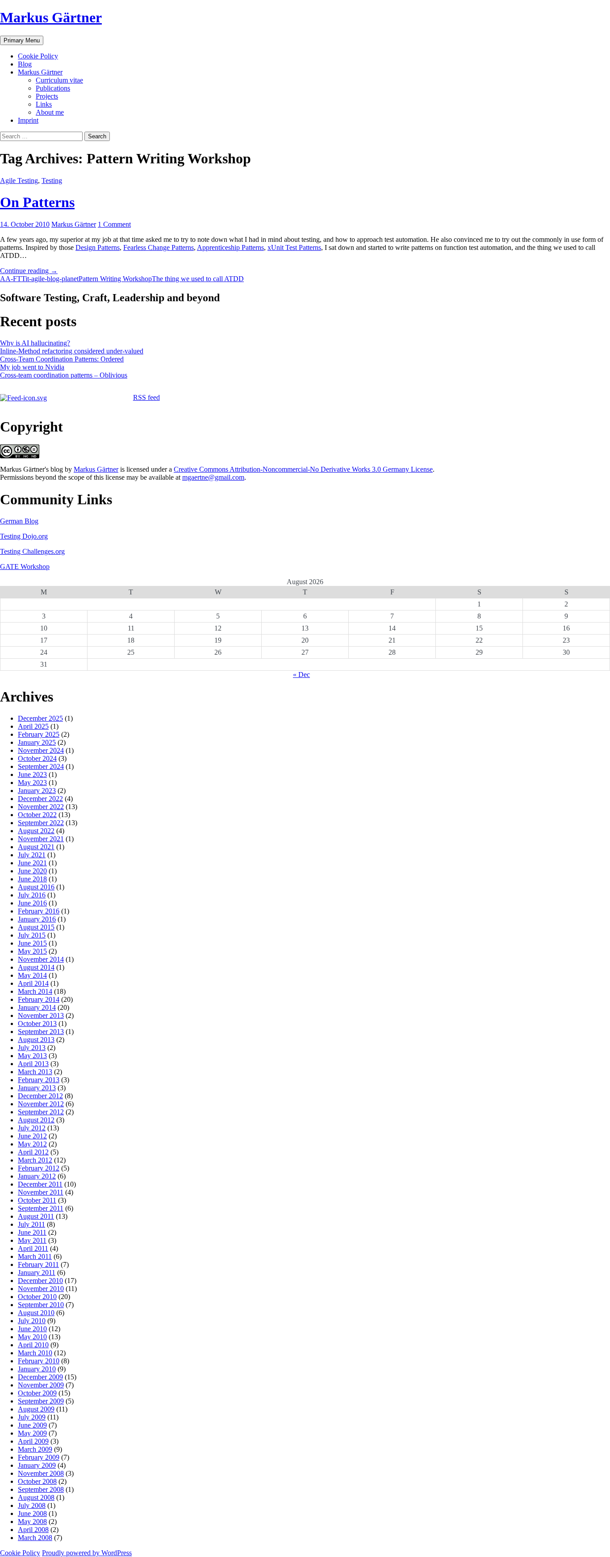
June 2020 (32, 871)
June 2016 (32, 903)
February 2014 (38, 999)
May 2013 (32, 1055)
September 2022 (41, 822)
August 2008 (36, 1497)
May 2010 (32, 1337)
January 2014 (37, 1007)
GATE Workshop (25, 566)
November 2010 (41, 1288)
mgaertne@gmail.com (213, 477)
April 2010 (33, 1345)
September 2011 (40, 1208)
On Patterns (37, 202)
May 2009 (32, 1433)
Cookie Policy (38, 56)
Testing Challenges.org (32, 551)
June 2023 (32, 774)
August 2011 (36, 1216)
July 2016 (32, 895)
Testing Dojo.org (24, 536)
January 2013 (37, 1088)
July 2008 (32, 1505)
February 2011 (38, 1264)
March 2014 (35, 991)
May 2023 (32, 782)
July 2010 (32, 1320)
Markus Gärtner (51, 17)
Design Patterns (97, 247)
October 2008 (37, 1481)
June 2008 (32, 1513)
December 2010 (40, 1280)
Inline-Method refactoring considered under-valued (71, 351)
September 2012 (41, 1112)
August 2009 (36, 1409)
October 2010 (37, 1296)
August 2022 (36, 831)
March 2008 (35, 1537)
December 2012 (40, 1096)
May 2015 (32, 951)
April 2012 (33, 1152)
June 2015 (32, 943)
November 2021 (41, 839)
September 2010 (41, 1304)
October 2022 (37, 814)
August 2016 (36, 887)
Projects (47, 96)
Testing (52, 180)
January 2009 (37, 1465)
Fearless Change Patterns (158, 247)
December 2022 (40, 798)
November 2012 (41, 1104)
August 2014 (36, 967)
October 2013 (37, 1023)
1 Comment (114, 224)
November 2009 (41, 1385)
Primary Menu (22, 40)
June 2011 (32, 1232)
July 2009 (32, 1417)
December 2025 (40, 718)
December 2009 (40, 1377)
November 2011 (40, 1192)
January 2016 (37, 919)
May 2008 (32, 1521)
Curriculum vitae (59, 80)
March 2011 (35, 1256)
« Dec (301, 674)
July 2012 (32, 1128)
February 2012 (38, 1168)
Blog (25, 64)
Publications (53, 88)
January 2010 (37, 1369)
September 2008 (41, 1489)
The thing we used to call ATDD (198, 278)
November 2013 (41, 1015)
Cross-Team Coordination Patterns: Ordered (62, 359)
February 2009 (38, 1457)
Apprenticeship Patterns (230, 247)
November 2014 (41, 959)
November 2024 (41, 750)
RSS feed (146, 397)
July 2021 (32, 855)
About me (50, 112)
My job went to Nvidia (32, 367)
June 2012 (32, 1136)
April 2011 (33, 1248)
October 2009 (37, 1393)
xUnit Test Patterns (294, 247)
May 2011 (32, 1240)
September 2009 (41, 1401)
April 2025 (33, 726)
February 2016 (38, 911)
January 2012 (37, 1176)
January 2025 (37, 742)
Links (44, 104)
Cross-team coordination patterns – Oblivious (63, 375)
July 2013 (32, 1047)
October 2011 (37, 1200)
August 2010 (36, 1312)
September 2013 (41, 1031)
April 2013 (33, 1063)
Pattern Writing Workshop (115, 278)
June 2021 (32, 863)
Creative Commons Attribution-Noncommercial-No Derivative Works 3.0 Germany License (303, 469)
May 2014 (32, 975)
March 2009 (35, 1449)
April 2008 (33, 1529)
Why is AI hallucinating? (35, 343)
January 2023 (37, 790)
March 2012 (35, 1160)
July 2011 (31, 1224)
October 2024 (37, 758)
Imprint (28, 120)
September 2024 (41, 766)
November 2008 (41, 1473)
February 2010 (38, 1361)
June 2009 (32, 1425)
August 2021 (36, 847)
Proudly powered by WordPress (87, 1553)
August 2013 (36, 1039)
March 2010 (35, 1353)
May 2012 (32, 1144)
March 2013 (35, 1071)
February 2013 (38, 1080)
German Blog (19, 521)
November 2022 (41, 806)
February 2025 (38, 734)
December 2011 (40, 1184)
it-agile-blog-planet (52, 278)
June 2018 (32, 879)
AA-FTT (12, 278)
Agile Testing (19, 180)
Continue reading (29, 270)
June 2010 (32, 1329)
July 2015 (32, 935)
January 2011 (36, 1272)
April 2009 (33, 1441)
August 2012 (36, 1120)
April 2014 (33, 983)
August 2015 (36, 927)
